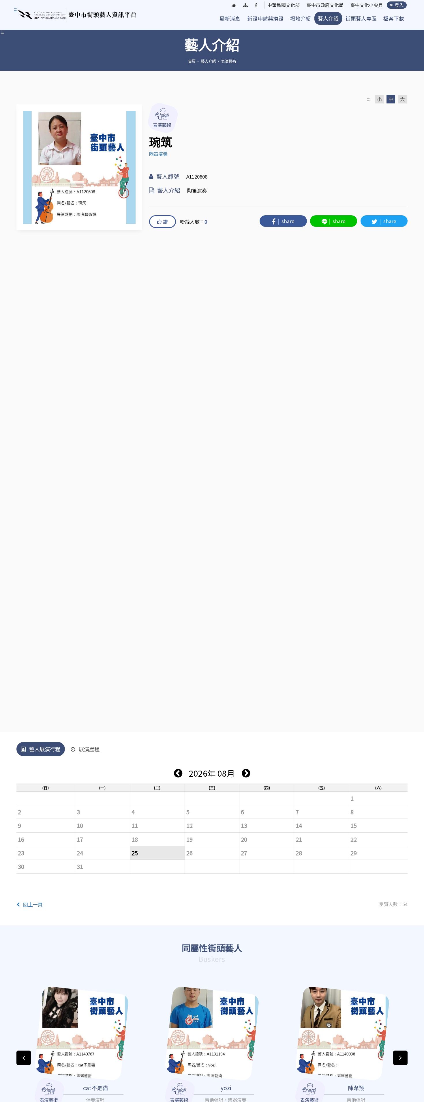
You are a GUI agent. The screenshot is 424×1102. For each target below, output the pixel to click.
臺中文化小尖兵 (366, 5)
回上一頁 (33, 904)
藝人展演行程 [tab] (44, 749)
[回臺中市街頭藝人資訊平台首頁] (77, 14)
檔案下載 (393, 18)
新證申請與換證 (265, 18)
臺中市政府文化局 (325, 5)
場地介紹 (300, 18)
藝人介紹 (328, 18)
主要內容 (25, 9)
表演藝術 (228, 61)
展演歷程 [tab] (89, 749)
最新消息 (229, 18)
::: (2, 31)
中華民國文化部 (283, 5)
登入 (399, 5)
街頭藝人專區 (361, 18)
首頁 (192, 61)
